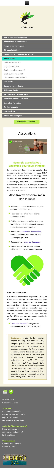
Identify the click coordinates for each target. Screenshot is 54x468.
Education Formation (12, 103)
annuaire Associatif (19, 323)
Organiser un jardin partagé (12, 432)
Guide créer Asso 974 (12, 63)
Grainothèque (9, 111)
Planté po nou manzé (10, 429)
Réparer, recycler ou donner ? (13, 414)
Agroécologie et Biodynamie (15, 37)
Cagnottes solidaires (12, 66)
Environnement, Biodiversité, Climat (19, 54)
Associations (9, 59)
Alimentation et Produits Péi (15, 42)
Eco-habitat (8, 82)
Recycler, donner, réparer (14, 46)
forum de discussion (32, 242)
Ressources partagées (13, 116)
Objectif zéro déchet (10, 417)
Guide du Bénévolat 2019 (13, 74)
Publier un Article (8, 447)
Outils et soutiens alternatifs (14, 70)
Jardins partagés (11, 107)
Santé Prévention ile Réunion (16, 99)
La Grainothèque (8, 435)
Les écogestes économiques (13, 420)
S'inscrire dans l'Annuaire (11, 444)
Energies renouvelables (13, 86)
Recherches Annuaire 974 (26, 122)
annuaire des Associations (30, 232)
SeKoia (15, 403)
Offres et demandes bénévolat (15, 78)
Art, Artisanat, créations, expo (16, 94)
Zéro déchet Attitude (12, 50)
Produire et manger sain (11, 411)
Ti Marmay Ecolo (11, 90)
